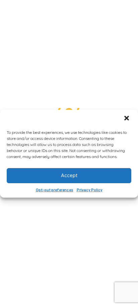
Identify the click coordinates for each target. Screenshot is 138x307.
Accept (69, 175)
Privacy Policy (89, 189)
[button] (127, 119)
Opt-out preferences (54, 189)
